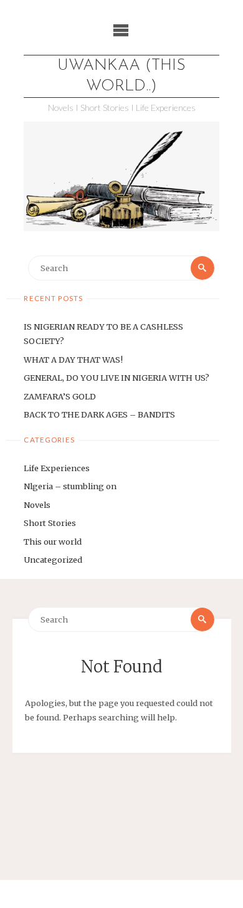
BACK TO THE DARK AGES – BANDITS (99, 414)
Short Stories (50, 523)
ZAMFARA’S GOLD (60, 396)
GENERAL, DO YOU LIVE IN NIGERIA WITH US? (116, 378)
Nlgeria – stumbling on (70, 486)
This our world (53, 542)
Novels (37, 505)
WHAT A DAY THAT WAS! (73, 360)
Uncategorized (53, 560)
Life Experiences (57, 468)
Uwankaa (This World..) (121, 76)
